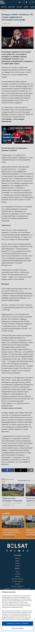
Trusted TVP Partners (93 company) (13, 619)
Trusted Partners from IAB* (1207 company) (17, 617)
